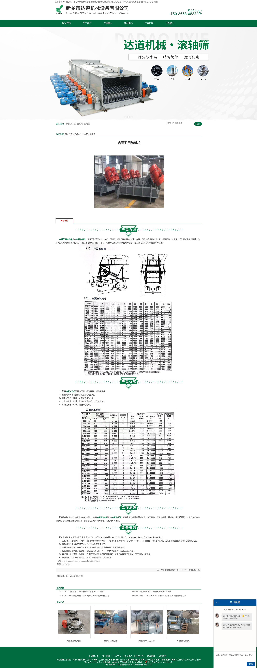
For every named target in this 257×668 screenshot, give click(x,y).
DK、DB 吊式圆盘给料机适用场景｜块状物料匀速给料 (159, 596)
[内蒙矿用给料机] (129, 216)
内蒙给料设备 (89, 134)
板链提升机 (71, 124)
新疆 (120, 665)
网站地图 (162, 656)
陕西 (137, 665)
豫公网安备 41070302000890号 (160, 662)
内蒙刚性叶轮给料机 (146, 641)
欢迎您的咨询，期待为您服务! (235, 610)
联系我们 (169, 23)
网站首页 (66, 23)
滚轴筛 (87, 124)
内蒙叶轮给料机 (183, 641)
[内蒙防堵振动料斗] (74, 622)
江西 (150, 665)
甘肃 (124, 665)
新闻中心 (128, 23)
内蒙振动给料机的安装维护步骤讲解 (151, 592)
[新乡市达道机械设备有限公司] (93, 14)
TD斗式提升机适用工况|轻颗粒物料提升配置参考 (84, 596)
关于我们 (87, 23)
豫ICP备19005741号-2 (93, 662)
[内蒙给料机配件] (110, 622)
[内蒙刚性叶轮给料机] (147, 622)
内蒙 (128, 665)
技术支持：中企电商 (111, 662)
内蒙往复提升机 (172, 570)
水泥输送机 (95, 2)
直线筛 (80, 124)
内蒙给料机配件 (110, 641)
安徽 (145, 665)
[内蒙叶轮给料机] (183, 622)
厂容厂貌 (149, 23)
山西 (132, 665)
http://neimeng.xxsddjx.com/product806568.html (81, 561)
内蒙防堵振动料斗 (74, 641)
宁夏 (141, 665)
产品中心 (108, 23)
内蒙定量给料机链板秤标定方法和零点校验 (82, 592)
